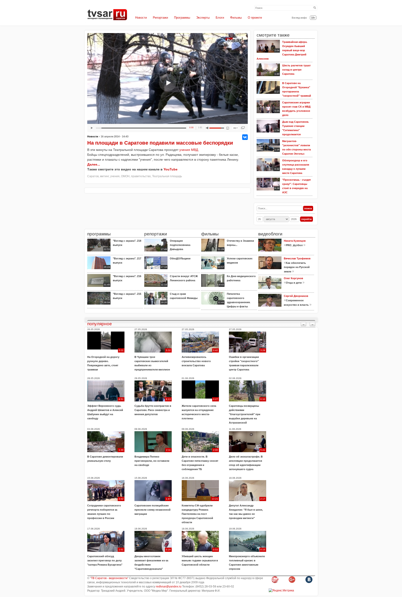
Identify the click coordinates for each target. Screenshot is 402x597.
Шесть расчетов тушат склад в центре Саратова (296, 69)
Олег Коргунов (293, 278)
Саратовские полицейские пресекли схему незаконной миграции (152, 509)
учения (115, 176)
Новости (141, 17)
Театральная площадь (167, 176)
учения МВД (188, 150)
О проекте (255, 17)
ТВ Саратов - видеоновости (109, 578)
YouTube (171, 169)
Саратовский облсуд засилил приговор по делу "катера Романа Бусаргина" (104, 560)
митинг (104, 176)
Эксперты (203, 17)
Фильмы (236, 17)
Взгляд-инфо (299, 17)
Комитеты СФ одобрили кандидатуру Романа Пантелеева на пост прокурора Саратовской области (197, 514)
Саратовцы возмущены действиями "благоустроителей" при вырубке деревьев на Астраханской (244, 414)
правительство (141, 176)
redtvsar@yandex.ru (168, 586)
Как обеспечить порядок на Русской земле (297, 267)
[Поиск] (314, 7)
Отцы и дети (294, 282)
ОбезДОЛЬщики (180, 258)
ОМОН (125, 176)
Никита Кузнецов (295, 240)
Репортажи (160, 17)
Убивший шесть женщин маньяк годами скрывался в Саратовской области (200, 560)
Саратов (93, 176)
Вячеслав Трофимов (297, 258)
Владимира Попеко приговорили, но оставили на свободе (151, 460)
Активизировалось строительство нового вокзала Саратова (196, 361)
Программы (182, 17)
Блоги (220, 17)
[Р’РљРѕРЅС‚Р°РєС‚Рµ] (245, 137)
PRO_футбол (294, 245)
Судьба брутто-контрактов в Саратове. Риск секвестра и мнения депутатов (152, 410)
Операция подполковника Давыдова (180, 245)
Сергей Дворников (296, 296)
